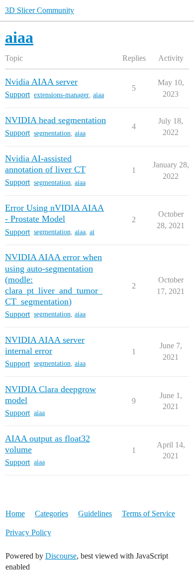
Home (15, 513)
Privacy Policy (28, 532)
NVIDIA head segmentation (55, 120)
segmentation (52, 133)
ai (92, 232)
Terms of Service (148, 513)
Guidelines (95, 513)
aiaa (98, 95)
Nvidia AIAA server (41, 82)
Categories (51, 513)
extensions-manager (61, 95)
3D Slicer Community (39, 10)
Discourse (61, 556)
